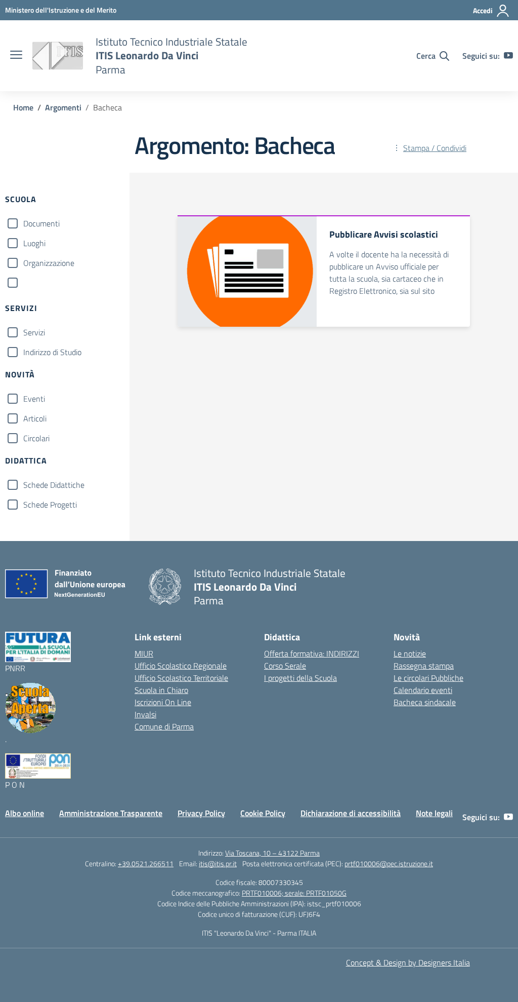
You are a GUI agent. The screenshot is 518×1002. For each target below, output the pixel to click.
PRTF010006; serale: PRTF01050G (294, 893)
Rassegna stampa (424, 666)
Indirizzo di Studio (52, 352)
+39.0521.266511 (146, 863)
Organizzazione (48, 263)
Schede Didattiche (53, 485)
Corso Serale (285, 666)
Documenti (41, 223)
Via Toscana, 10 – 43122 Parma (272, 852)
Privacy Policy (201, 813)
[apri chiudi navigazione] (16, 56)
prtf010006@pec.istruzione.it (388, 863)
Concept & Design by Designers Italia (408, 962)
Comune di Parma (164, 726)
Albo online (24, 813)
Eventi (34, 399)
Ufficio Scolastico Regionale (181, 666)
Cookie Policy (262, 813)
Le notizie (410, 653)
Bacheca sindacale (425, 702)
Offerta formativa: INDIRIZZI (311, 653)
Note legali (434, 813)
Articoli (35, 418)
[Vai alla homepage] (57, 55)
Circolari (36, 438)
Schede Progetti (50, 504)
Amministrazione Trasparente (110, 813)
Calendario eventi (423, 690)
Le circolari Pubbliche (428, 678)
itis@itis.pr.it (218, 863)
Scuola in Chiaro (161, 690)
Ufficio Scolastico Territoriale (181, 678)
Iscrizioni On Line (163, 702)
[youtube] (508, 55)
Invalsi (145, 714)
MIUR (144, 653)
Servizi (34, 332)
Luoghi (34, 243)
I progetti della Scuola (300, 678)
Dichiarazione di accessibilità (350, 813)
